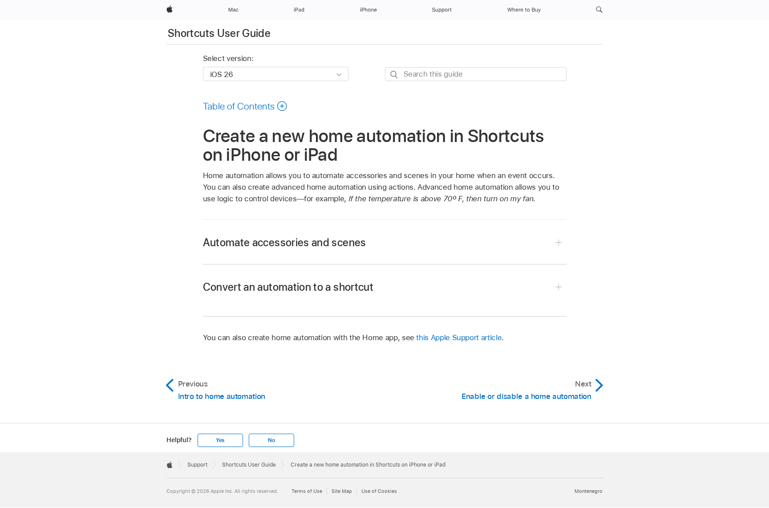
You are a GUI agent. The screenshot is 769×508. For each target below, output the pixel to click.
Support (197, 465)
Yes (220, 440)
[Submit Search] (394, 74)
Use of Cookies (379, 491)
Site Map (342, 491)
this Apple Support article (459, 337)
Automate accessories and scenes (284, 242)
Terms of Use (306, 491)
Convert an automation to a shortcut (288, 286)
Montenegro (589, 491)
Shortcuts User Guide (219, 33)
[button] (599, 10)
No (271, 440)
